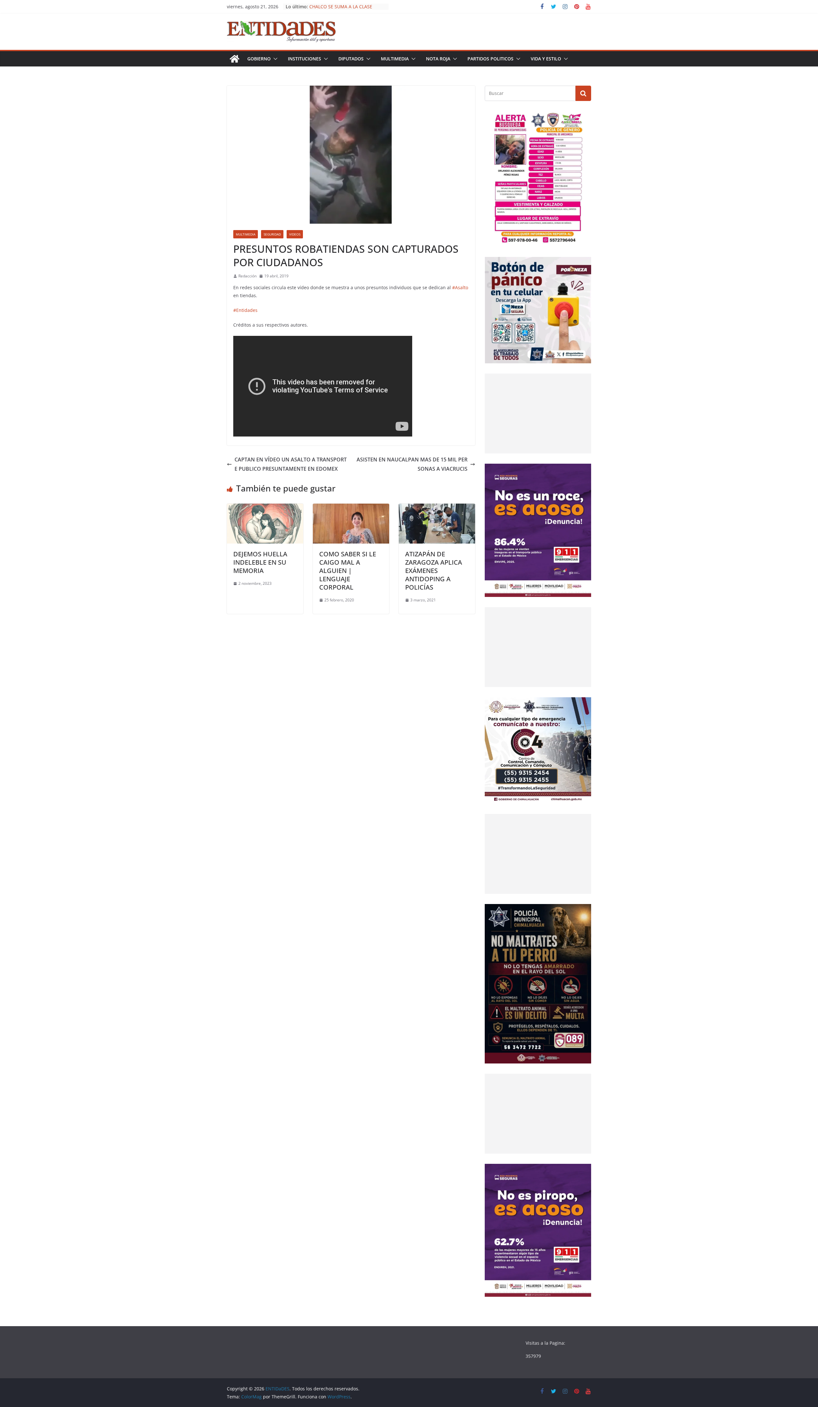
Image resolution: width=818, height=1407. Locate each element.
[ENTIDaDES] (234, 58)
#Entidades (245, 310)
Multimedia (395, 59)
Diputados (351, 59)
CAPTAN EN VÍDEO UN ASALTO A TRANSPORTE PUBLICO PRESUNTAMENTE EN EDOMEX (291, 464)
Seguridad (272, 234)
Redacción (247, 276)
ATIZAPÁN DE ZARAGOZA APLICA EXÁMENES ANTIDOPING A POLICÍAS (433, 570)
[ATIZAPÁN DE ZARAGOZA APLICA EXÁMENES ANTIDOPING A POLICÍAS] (437, 508)
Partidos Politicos (490, 59)
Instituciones (304, 59)
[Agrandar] (583, 119)
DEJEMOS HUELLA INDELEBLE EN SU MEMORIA (260, 562)
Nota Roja (438, 59)
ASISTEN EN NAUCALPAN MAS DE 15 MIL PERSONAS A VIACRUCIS (412, 464)
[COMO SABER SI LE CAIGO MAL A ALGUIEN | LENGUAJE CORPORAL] (351, 508)
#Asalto (460, 287)
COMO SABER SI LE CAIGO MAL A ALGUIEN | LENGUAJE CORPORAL (347, 570)
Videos (294, 234)
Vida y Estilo (546, 59)
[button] (274, 58)
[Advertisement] (538, 413)
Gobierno (259, 59)
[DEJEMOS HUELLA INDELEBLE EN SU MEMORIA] (265, 508)
